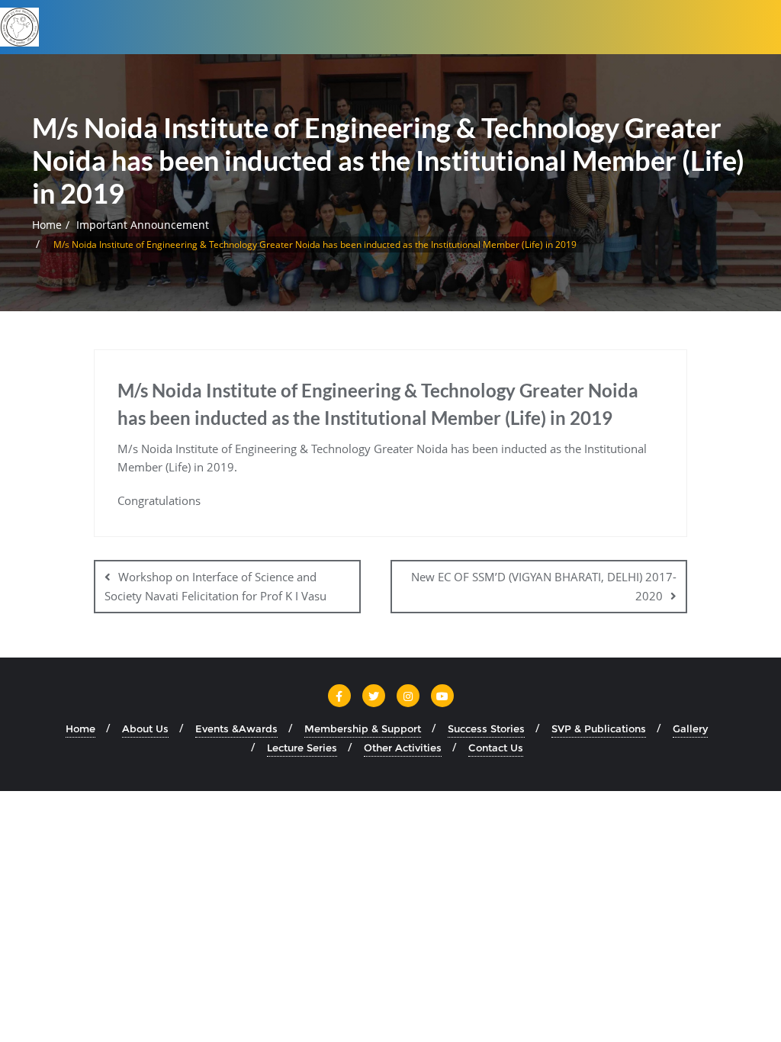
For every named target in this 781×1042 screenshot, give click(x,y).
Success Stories (486, 728)
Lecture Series (302, 747)
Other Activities (403, 747)
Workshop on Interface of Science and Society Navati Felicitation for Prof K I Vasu (215, 586)
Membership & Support (362, 728)
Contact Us (495, 747)
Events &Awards (236, 728)
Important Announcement (142, 224)
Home (47, 224)
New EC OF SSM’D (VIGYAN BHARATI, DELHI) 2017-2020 (544, 586)
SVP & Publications (598, 728)
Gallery (690, 728)
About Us (145, 728)
